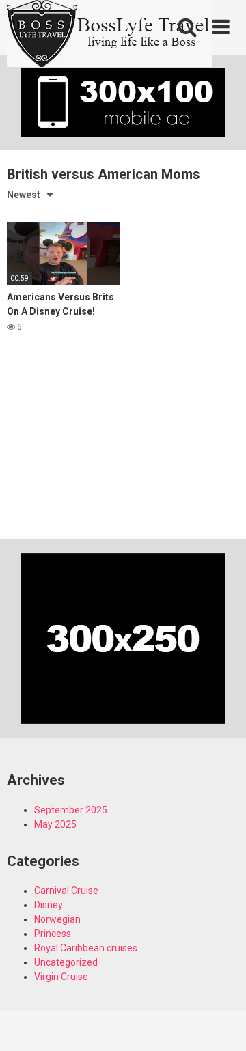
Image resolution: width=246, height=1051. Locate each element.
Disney (48, 904)
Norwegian (57, 919)
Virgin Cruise (61, 976)
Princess (52, 933)
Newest (23, 194)
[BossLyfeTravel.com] (109, 35)
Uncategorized (66, 962)
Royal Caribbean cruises (85, 947)
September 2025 (70, 809)
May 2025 (55, 824)
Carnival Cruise (66, 890)
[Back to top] (220, 1023)
